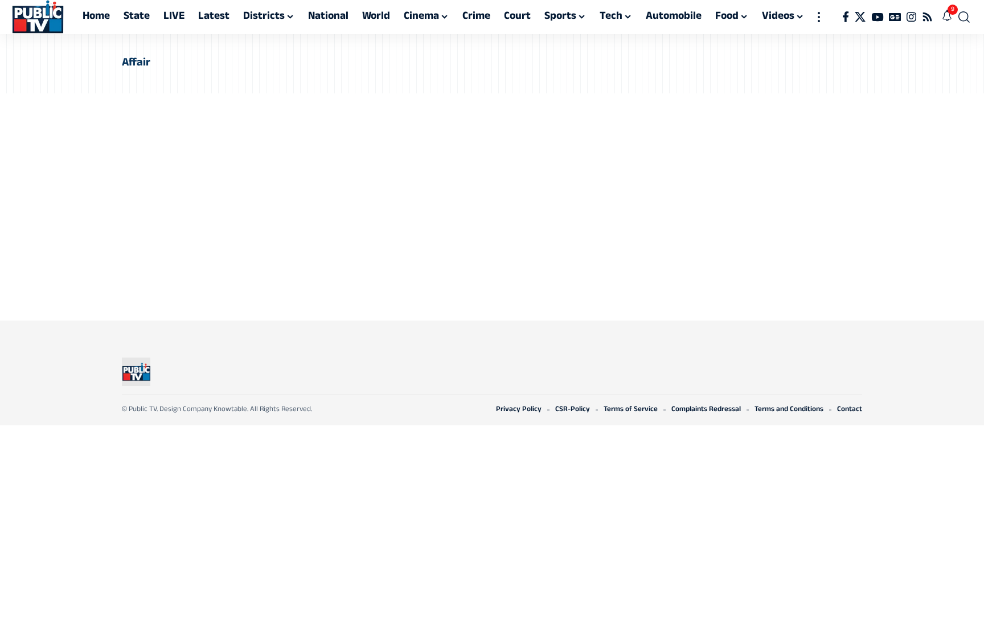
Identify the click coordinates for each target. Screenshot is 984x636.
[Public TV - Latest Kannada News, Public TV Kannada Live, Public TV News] (37, 17)
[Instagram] (911, 17)
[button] (819, 17)
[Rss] (927, 17)
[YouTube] (877, 17)
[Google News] (895, 17)
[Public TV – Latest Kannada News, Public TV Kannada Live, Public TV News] (136, 372)
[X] (860, 17)
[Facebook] (845, 17)
